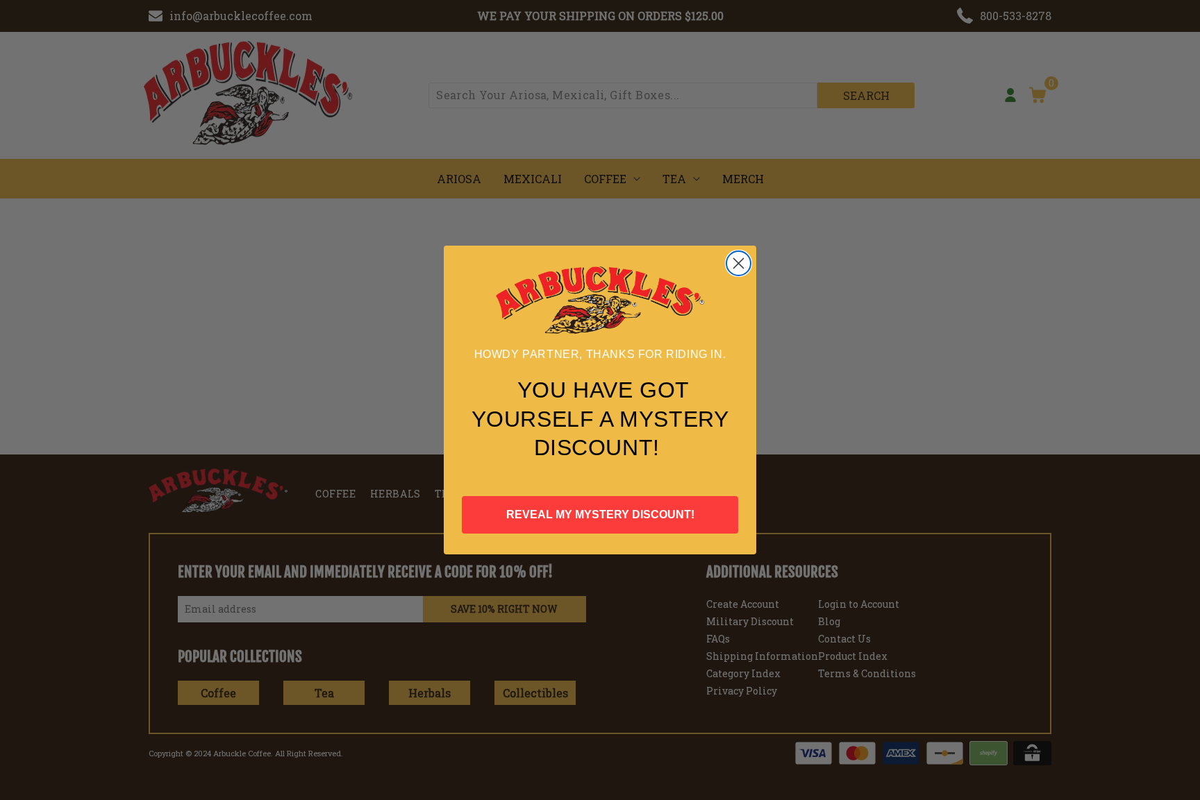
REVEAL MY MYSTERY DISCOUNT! (600, 514)
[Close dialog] (738, 263)
